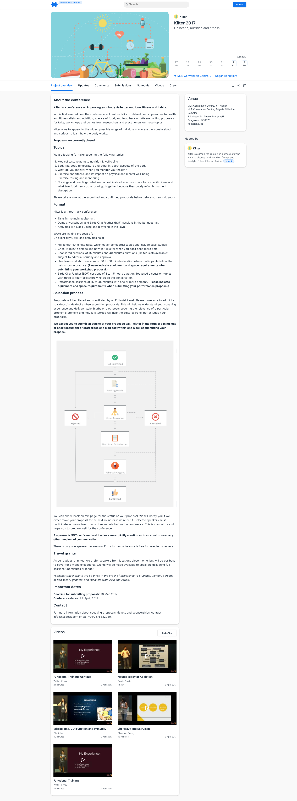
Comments (102, 85)
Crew (173, 85)
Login (240, 4)
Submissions (123, 85)
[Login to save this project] (233, 85)
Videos (159, 85)
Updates (83, 85)
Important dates (67, 587)
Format (59, 204)
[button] (237, 85)
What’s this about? (70, 2)
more (227, 161)
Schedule (143, 85)
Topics (58, 147)
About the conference (71, 100)
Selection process (68, 293)
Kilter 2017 (185, 22)
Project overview (62, 85)
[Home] (66, 4)
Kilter (183, 16)
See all (167, 632)
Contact (60, 605)
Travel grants (64, 553)
